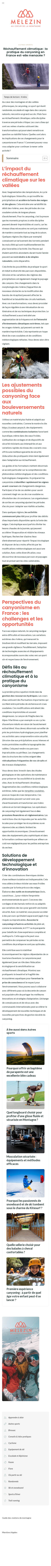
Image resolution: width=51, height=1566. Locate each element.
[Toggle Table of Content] (43, 158)
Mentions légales (9, 1532)
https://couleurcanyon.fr (13, 427)
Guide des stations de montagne (16, 1518)
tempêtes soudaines (34, 790)
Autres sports (25, 45)
